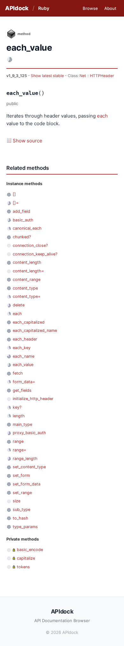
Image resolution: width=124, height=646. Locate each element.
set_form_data (26, 484)
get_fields (22, 390)
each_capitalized (29, 322)
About (110, 8)
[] (14, 194)
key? (17, 407)
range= (19, 450)
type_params (25, 526)
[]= (15, 202)
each (102, 116)
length (19, 415)
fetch (18, 373)
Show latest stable (48, 75)
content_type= (26, 296)
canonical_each (27, 228)
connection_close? (30, 245)
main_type (22, 424)
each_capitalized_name (35, 330)
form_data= (24, 381)
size (16, 501)
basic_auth (23, 220)
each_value (23, 364)
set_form (21, 475)
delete (18, 305)
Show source (27, 141)
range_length (25, 458)
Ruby (43, 8)
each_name (23, 356)
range (18, 441)
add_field (21, 211)
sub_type (21, 509)
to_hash (20, 518)
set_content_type (29, 466)
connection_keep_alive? (35, 254)
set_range (22, 492)
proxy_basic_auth (29, 432)
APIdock (17, 8)
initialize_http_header (33, 398)
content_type (25, 288)
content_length (27, 262)
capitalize (26, 558)
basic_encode (30, 549)
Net (82, 75)
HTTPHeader (102, 75)
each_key (22, 347)
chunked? (22, 236)
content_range (26, 279)
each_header (25, 339)
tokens (23, 566)
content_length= (28, 271)
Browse (90, 8)
